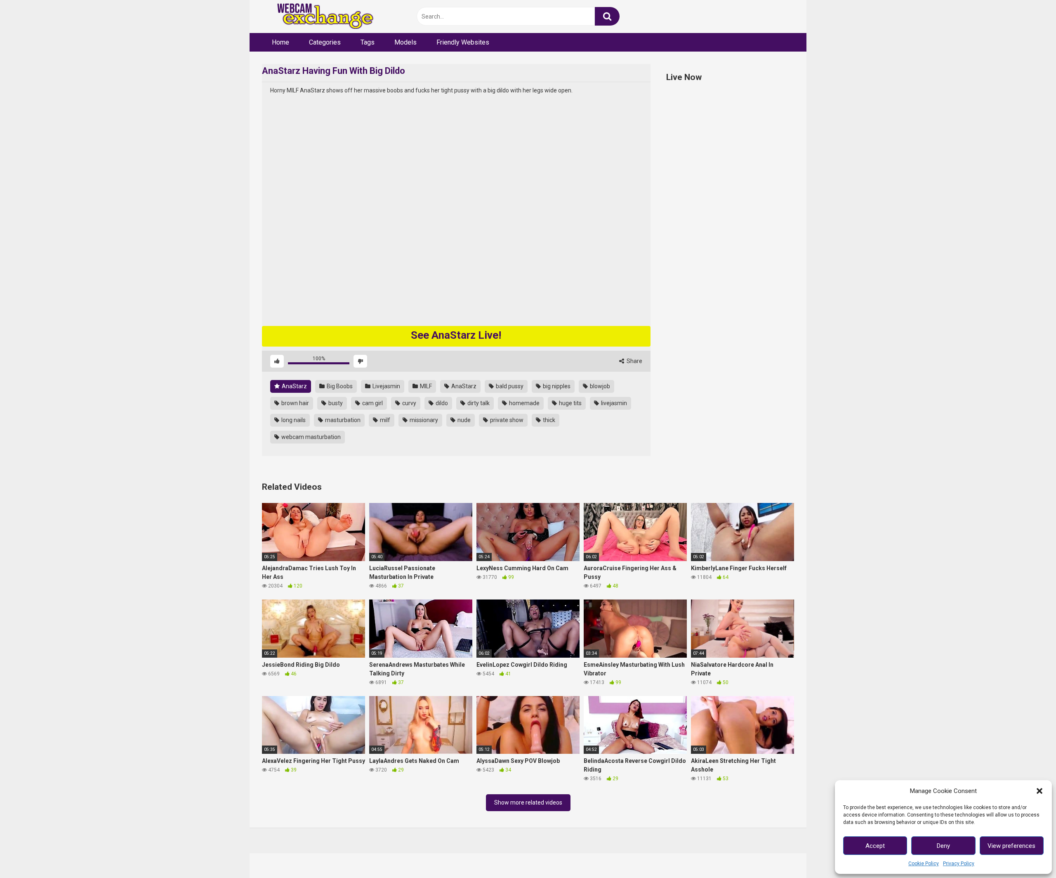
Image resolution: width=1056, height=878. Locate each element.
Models (405, 42)
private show (506, 420)
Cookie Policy (923, 863)
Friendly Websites (462, 42)
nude (463, 420)
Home (280, 42)
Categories (325, 42)
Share (633, 361)
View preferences (1011, 846)
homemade (524, 403)
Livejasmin (385, 386)
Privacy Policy (958, 863)
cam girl (372, 403)
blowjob (599, 386)
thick (548, 420)
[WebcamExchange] (321, 16)
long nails (293, 420)
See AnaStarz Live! (456, 335)
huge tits (570, 403)
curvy (408, 403)
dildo (441, 403)
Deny (943, 846)
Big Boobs (339, 386)
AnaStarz (293, 386)
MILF (425, 386)
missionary (423, 420)
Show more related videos (528, 802)
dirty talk (478, 403)
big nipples (556, 386)
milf (384, 420)
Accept (875, 846)
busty (335, 403)
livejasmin (613, 403)
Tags (368, 42)
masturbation (342, 420)
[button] (1039, 791)
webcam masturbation (310, 437)
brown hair (294, 403)
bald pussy (509, 386)
